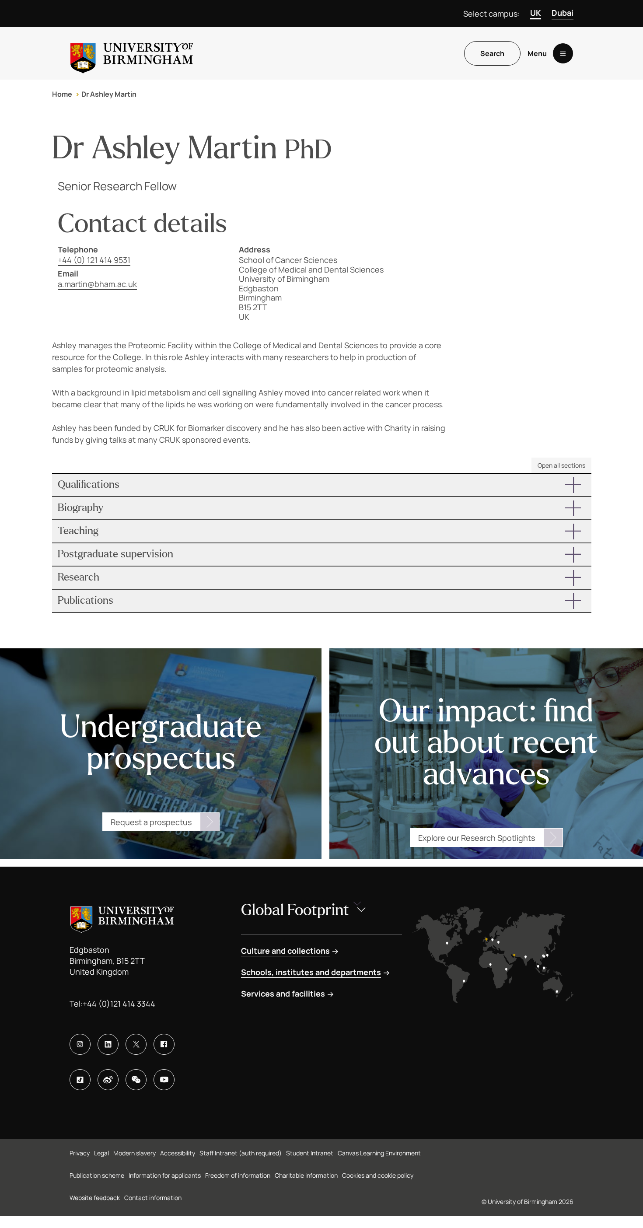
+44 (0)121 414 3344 (119, 1003)
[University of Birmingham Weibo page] (108, 1079)
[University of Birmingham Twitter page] (136, 1044)
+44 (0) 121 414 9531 (94, 260)
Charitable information (306, 1175)
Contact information (153, 1197)
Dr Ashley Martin (108, 94)
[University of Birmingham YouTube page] (164, 1079)
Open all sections (561, 465)
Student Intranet (309, 1153)
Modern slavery (134, 1153)
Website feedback (95, 1197)
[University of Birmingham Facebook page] (164, 1044)
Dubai (562, 12)
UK (535, 12)
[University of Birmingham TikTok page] (80, 1079)
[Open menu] (562, 53)
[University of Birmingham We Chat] (136, 1079)
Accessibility (177, 1153)
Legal (101, 1153)
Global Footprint (295, 910)
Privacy (80, 1153)
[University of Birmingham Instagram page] (80, 1044)
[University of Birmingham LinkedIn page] (108, 1044)
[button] (321, 485)
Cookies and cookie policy (377, 1175)
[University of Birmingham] (132, 53)
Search (492, 53)
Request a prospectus (151, 822)
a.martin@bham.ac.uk (97, 284)
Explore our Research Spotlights (476, 838)
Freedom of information (237, 1175)
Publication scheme (97, 1175)
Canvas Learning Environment (379, 1153)
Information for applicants (165, 1175)
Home (62, 94)
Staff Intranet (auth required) (240, 1153)
